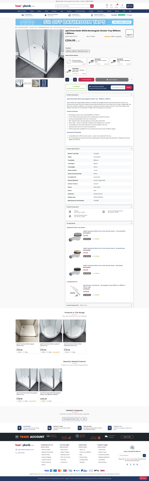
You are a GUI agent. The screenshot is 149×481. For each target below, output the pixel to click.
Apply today (127, 437)
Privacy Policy (83, 457)
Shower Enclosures (23, 27)
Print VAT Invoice (65, 457)
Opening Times (65, 454)
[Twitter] (130, 464)
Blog (81, 454)
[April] (129, 33)
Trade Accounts (46, 459)
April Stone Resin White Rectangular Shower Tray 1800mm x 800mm (50, 393)
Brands (117, 11)
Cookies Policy (84, 459)
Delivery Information (47, 452)
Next (62, 53)
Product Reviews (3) (75, 305)
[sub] (67, 80)
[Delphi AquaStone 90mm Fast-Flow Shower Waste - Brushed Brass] (75, 254)
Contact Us (64, 462)
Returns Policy (46, 454)
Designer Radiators (104, 457)
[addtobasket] (111, 80)
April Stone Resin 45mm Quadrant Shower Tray (50, 344)
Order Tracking (65, 452)
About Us (82, 449)
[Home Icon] (16, 27)
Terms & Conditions (85, 452)
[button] (122, 6)
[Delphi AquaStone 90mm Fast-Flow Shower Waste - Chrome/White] (75, 237)
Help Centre (64, 449)
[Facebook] (127, 464)
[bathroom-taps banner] (74, 22)
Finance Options (46, 462)
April (84, 419)
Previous (17, 53)
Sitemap (82, 462)
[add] (75, 80)
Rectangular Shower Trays (45, 27)
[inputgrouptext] (92, 6)
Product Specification (73, 149)
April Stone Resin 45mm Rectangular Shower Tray (27, 393)
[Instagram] (137, 464)
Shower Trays (33, 27)
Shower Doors (102, 462)
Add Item (88, 239)
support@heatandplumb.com (26, 449)
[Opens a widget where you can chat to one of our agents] (143, 478)
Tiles (124, 11)
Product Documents (73, 207)
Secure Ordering (46, 457)
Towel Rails (102, 459)
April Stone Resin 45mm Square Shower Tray (25, 344)
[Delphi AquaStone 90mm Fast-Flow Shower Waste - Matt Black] (75, 272)
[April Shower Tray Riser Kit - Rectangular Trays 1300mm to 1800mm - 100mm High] (75, 291)
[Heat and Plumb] (25, 6)
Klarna (43, 465)
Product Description (73, 95)
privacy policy (130, 459)
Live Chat (63, 459)
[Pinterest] (133, 464)
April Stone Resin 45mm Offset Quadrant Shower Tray (72, 344)
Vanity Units (102, 449)
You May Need (86, 79)
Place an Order (46, 449)
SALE (130, 11)
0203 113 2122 (89, 1)
